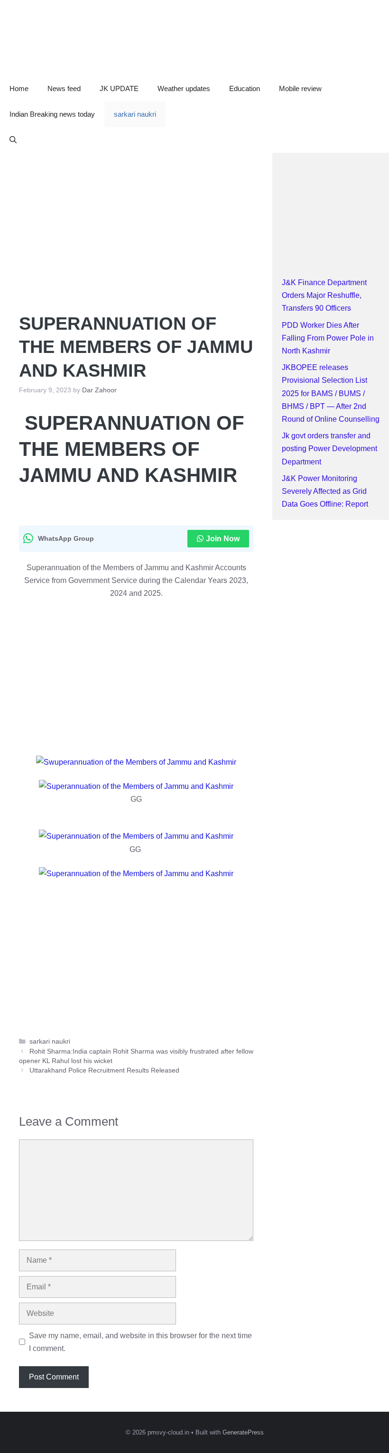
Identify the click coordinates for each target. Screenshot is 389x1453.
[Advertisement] (136, 223)
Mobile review (300, 88)
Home (18, 88)
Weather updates (183, 88)
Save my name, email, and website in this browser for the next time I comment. (140, 1342)
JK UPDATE (119, 88)
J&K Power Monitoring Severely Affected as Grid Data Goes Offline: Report (325, 491)
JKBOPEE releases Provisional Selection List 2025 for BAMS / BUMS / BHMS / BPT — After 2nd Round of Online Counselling (331, 393)
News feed (64, 88)
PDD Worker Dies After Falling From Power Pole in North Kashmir (328, 338)
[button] (13, 140)
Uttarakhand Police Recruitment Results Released (104, 1070)
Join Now (223, 539)
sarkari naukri (135, 114)
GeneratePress (243, 1432)
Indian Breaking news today (52, 114)
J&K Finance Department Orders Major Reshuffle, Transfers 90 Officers (324, 295)
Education (244, 88)
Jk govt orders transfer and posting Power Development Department (329, 448)
